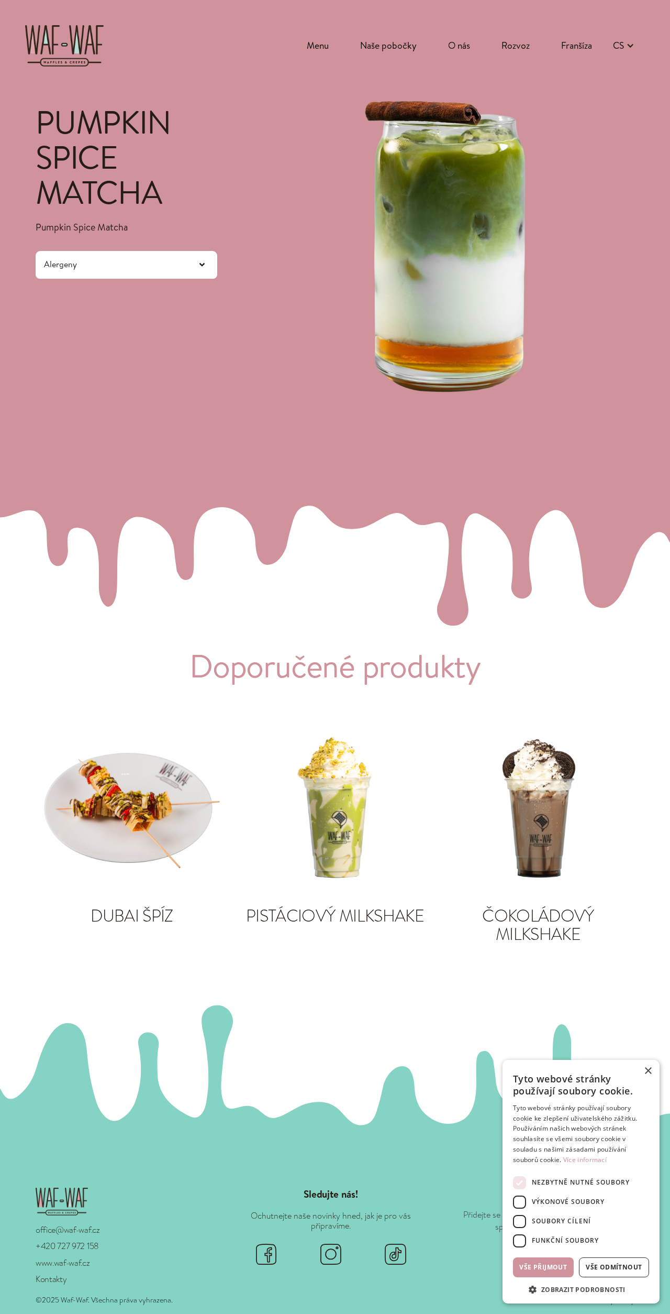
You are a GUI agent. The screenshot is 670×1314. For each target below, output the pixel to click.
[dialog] (581, 1182)
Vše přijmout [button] (543, 1267)
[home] (64, 46)
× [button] (648, 1071)
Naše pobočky (388, 45)
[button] (623, 45)
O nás (459, 45)
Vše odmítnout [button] (614, 1267)
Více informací (585, 1159)
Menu (318, 45)
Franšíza (576, 45)
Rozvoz (515, 45)
